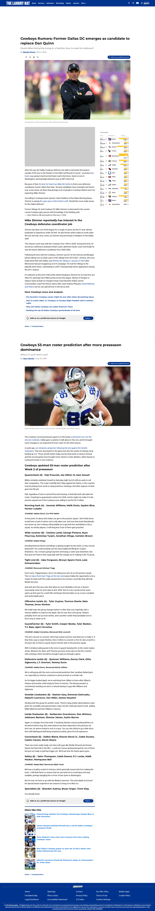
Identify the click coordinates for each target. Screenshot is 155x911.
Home (27, 326)
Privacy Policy (82, 895)
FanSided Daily (31, 895)
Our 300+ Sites (102, 891)
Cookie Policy (124, 895)
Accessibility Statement (57, 899)
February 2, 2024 (59, 215)
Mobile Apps (124, 891)
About (27, 891)
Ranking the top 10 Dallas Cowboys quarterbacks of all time (53, 310)
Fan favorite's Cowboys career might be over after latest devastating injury (60, 297)
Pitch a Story (52, 895)
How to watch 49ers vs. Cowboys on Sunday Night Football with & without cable (59, 302)
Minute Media (13, 905)
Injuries (76, 3)
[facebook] (128, 3)
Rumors (41, 3)
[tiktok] (142, 3)
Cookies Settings (103, 899)
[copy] (37, 57)
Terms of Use (101, 895)
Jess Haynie (28, 359)
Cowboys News (37, 326)
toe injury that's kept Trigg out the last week (46, 576)
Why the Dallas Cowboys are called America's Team (49, 307)
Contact (79, 891)
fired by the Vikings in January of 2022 (69, 261)
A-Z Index (80, 899)
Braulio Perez (29, 52)
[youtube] (137, 3)
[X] (133, 3)
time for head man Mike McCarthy (56, 184)
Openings (51, 891)
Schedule (50, 3)
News (34, 3)
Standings (60, 3)
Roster (68, 3)
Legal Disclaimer (32, 899)
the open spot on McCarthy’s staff (54, 201)
